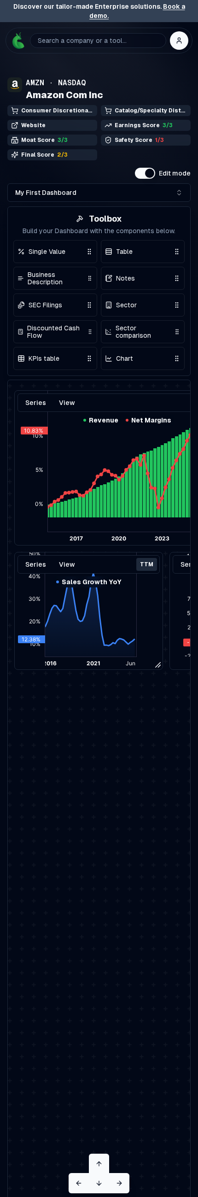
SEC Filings (45, 305)
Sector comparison (133, 331)
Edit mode (175, 173)
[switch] (145, 173)
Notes (125, 278)
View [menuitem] (67, 564)
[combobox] (99, 192)
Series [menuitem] (35, 564)
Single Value (47, 251)
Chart (124, 358)
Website (33, 125)
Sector (126, 305)
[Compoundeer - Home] (18, 40)
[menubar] (88, 564)
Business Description (45, 278)
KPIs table (44, 358)
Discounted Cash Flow (53, 331)
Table (124, 251)
